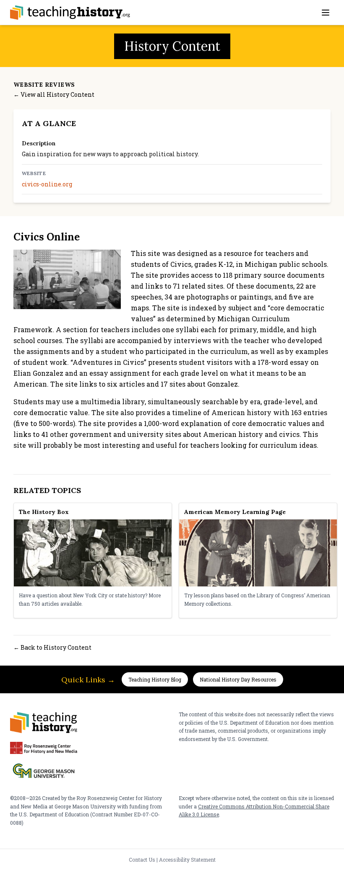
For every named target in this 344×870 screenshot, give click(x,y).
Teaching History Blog (154, 679)
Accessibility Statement (187, 859)
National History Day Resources (238, 679)
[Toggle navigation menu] (325, 12)
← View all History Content (53, 94)
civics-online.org (47, 184)
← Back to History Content (52, 647)
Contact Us (142, 859)
